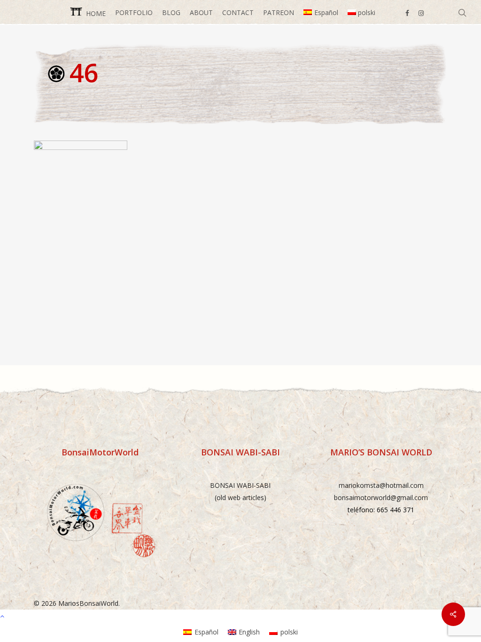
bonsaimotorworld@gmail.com (381, 497)
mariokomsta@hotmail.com (381, 485)
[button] (240, 616)
